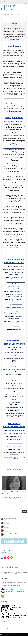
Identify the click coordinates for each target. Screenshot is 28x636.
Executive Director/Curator (11, 176)
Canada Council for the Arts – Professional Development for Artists (14, 295)
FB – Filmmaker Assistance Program (16, 312)
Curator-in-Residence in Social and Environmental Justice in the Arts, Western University (14, 396)
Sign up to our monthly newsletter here (8, 546)
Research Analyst (9, 195)
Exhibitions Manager (10, 206)
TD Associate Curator (10, 163)
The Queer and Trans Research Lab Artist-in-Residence (14, 359)
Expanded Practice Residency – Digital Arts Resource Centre (14, 389)
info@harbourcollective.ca (8, 553)
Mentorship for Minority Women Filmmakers (14, 365)
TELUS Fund (16, 326)
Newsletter (11, 14)
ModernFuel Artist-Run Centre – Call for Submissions (16, 282)
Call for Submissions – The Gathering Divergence (16, 273)
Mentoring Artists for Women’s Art (14, 384)
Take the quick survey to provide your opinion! (17, 38)
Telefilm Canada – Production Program (16, 317)
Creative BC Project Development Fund (17, 322)
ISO (7, 266)
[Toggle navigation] (25, 7)
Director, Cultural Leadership (10, 228)
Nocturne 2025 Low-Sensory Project (15, 291)
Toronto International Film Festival (15, 443)
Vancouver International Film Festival (16, 433)
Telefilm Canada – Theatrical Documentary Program (15, 287)
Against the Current (19, 93)
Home (25, 3)
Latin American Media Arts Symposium (16, 278)
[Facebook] (2, 1)
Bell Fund (18, 329)
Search (2, 509)
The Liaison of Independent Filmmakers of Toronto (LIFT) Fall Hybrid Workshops (14, 414)
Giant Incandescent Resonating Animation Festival (16, 453)
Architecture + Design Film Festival (13, 60)
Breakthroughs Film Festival (16, 436)
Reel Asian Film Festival (16, 446)
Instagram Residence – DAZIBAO (14, 374)
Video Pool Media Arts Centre (14, 347)
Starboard (15, 14)
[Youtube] (4, 1)
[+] (14, 483)
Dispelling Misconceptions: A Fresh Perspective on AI (14, 104)
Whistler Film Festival (16, 440)
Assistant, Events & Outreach (10, 217)
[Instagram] (6, 1)
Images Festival (6, 50)
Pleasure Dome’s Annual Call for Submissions (14, 369)
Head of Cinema (9, 239)
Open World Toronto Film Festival (16, 430)
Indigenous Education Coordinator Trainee (13, 121)
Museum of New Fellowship (14, 379)
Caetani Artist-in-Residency (14, 402)
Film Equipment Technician (9, 185)
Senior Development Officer (9, 135)
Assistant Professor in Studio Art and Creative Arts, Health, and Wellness (14, 148)
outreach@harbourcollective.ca (9, 628)
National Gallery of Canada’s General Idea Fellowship (14, 353)
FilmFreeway (15, 458)
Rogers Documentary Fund (16, 304)
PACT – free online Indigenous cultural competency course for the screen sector (14, 408)
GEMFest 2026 (16, 449)
